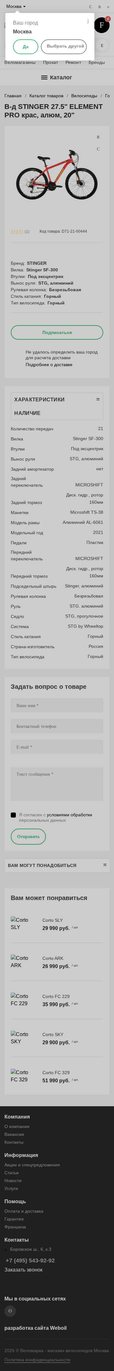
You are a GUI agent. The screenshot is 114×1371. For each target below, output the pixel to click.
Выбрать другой (65, 45)
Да (25, 46)
